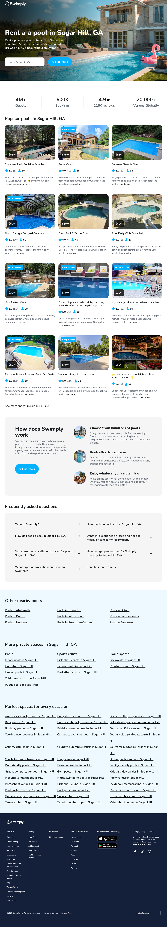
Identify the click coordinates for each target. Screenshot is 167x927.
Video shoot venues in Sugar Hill (131, 802)
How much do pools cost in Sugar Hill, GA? (114, 524)
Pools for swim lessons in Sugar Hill (133, 790)
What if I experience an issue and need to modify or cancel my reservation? (114, 538)
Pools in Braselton (69, 610)
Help (8, 882)
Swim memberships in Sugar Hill (131, 796)
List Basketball (34, 850)
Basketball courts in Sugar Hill (77, 672)
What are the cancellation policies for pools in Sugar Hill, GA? (45, 553)
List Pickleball (33, 846)
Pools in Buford (120, 610)
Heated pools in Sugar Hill (22, 672)
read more (25, 184)
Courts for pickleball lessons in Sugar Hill (134, 750)
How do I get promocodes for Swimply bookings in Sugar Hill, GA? (111, 553)
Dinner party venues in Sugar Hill (132, 759)
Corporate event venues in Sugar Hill (81, 735)
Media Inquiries (13, 846)
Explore (10, 896)
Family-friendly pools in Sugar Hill (132, 765)
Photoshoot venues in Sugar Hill (26, 784)
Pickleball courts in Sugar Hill (76, 660)
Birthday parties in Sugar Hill (24, 728)
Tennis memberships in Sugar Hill (79, 802)
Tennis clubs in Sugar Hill (21, 802)
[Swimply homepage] (83, 4)
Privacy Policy (66, 913)
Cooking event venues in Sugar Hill (28, 735)
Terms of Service (51, 913)
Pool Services (12, 871)
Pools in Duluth (15, 616)
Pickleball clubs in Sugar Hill (76, 784)
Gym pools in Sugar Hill (72, 772)
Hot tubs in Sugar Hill (19, 666)
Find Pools (61, 62)
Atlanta (74, 850)
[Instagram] (149, 852)
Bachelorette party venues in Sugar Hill (135, 716)
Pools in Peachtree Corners (74, 622)
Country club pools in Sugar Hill (25, 747)
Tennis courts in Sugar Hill (74, 666)
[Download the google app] (107, 845)
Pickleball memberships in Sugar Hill (134, 784)
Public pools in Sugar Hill (21, 685)
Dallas (73, 864)
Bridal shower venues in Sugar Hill (80, 728)
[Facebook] (135, 852)
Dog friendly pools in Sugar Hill (25, 765)
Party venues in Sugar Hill (127, 778)
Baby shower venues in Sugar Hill (79, 716)
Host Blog (11, 859)
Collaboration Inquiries (16, 891)
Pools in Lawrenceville (124, 616)
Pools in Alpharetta (17, 610)
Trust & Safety (13, 887)
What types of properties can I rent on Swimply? (40, 569)
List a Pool (32, 837)
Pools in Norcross (16, 622)
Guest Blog (11, 855)
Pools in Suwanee (121, 622)
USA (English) (143, 913)
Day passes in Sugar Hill (73, 759)
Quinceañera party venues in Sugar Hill (30, 796)
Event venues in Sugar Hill (74, 765)
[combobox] (24, 61)
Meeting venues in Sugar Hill (24, 778)
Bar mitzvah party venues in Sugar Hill (82, 722)
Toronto (74, 868)
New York (75, 841)
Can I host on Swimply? (102, 567)
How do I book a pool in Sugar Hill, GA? (40, 536)
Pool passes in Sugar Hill (73, 790)
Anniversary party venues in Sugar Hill (30, 716)
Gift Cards (11, 850)
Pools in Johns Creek (70, 616)
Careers (10, 837)
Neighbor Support (56, 837)
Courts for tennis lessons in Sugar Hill (29, 759)
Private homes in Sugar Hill (127, 666)
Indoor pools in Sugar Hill (21, 660)
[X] (142, 852)
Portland (74, 846)
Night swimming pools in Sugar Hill (80, 778)
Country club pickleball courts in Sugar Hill (135, 738)
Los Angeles (76, 837)
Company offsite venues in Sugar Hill (133, 728)
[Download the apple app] (107, 838)
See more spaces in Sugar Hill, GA (27, 406)
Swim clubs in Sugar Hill (73, 796)
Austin (73, 855)
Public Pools (12, 900)
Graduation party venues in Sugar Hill (29, 772)
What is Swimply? (27, 524)
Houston (74, 859)
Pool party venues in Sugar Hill (25, 790)
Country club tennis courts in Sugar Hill (82, 747)
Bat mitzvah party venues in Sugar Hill (135, 722)
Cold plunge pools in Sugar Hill (25, 678)
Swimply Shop (12, 841)
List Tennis (32, 841)
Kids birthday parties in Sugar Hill (132, 772)
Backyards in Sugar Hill (125, 660)
